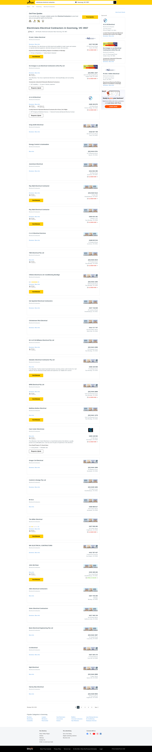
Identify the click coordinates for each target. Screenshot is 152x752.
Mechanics (44, 718)
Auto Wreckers (75, 720)
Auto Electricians (61, 717)
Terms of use (67, 749)
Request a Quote (36, 88)
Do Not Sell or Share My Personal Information (85, 749)
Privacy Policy (57, 749)
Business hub (66, 737)
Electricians (30, 718)
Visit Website (36, 56)
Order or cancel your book (46, 742)
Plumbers (29, 717)
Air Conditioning (90, 718)
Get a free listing (67, 733)
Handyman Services (91, 720)
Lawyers (44, 717)
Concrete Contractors (76, 718)
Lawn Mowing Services (92, 717)
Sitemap (41, 737)
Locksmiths (30, 720)
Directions (31, 44)
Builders (73, 717)
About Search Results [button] (120, 12)
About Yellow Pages (44, 733)
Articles (41, 735)
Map (31, 31)
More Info (37, 44)
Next (96, 707)
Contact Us (42, 739)
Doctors (58, 720)
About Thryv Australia (45, 749)
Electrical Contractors (34, 39)
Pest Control (45, 720)
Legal (101, 749)
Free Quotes (90, 17)
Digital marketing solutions (70, 735)
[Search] (114, 2)
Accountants (60, 718)
